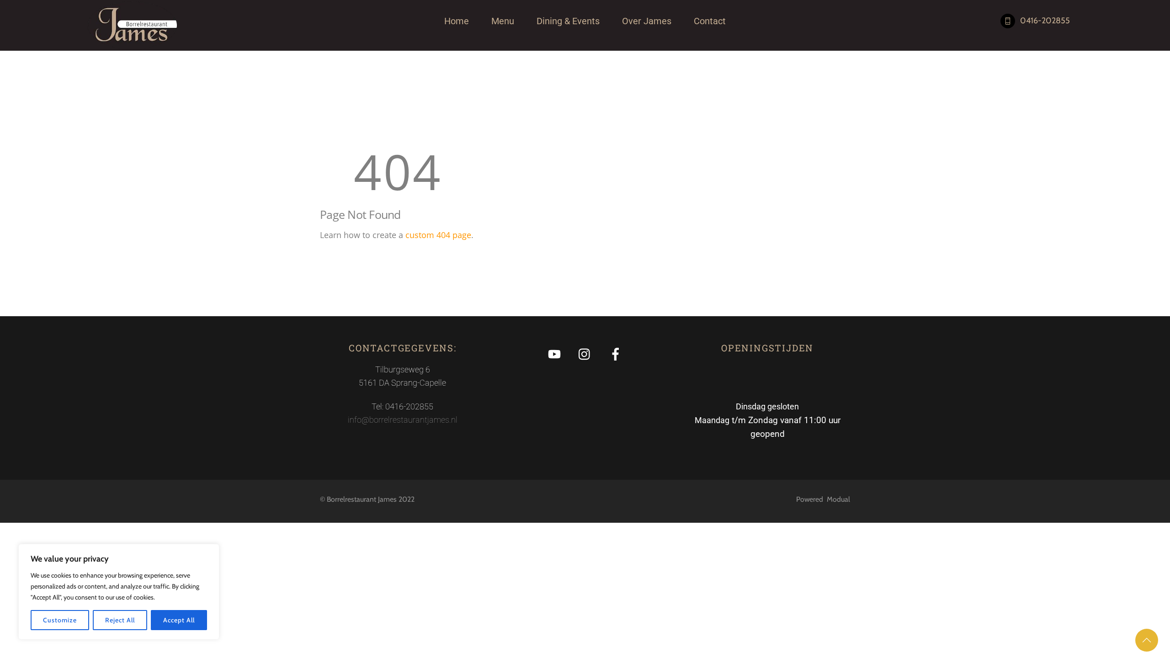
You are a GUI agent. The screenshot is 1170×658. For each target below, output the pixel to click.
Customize (59, 620)
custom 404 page (438, 234)
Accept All (178, 620)
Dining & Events (568, 21)
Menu (502, 21)
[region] (118, 592)
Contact (710, 21)
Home (456, 21)
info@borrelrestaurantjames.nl (402, 420)
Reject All (119, 620)
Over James (646, 21)
